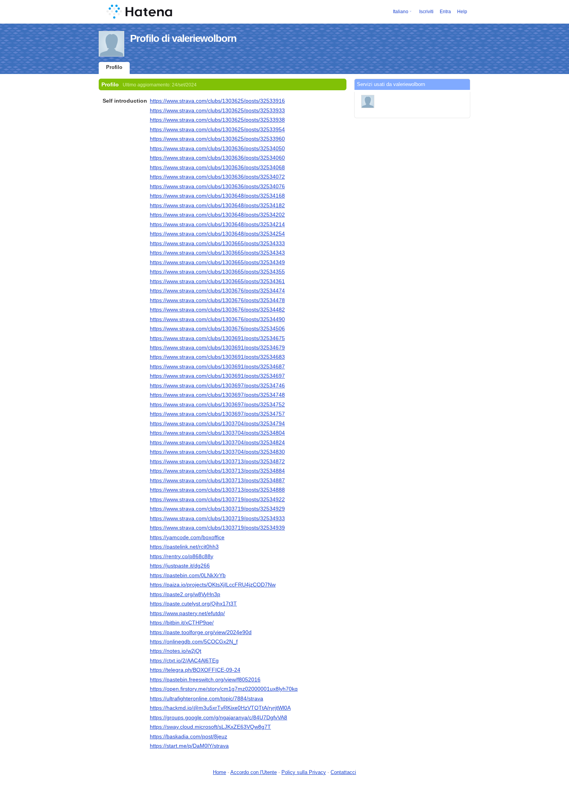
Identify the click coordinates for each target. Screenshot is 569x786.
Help (462, 11)
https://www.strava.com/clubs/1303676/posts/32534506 (217, 328)
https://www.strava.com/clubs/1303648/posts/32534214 (217, 224)
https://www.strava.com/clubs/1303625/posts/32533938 (217, 120)
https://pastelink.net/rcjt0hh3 (184, 546)
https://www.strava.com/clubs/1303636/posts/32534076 (217, 186)
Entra (445, 11)
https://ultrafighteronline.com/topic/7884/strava (206, 698)
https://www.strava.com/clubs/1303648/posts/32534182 (217, 205)
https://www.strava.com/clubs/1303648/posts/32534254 (217, 233)
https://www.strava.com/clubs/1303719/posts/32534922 (217, 499)
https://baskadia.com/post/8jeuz (188, 736)
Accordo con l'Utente (253, 772)
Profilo (114, 67)
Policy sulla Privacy (303, 772)
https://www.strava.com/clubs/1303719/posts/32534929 (217, 509)
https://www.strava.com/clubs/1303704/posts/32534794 (217, 423)
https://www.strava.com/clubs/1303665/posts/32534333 (217, 243)
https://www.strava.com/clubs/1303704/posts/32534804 (217, 433)
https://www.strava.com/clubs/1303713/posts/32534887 (217, 480)
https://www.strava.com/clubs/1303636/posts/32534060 (217, 158)
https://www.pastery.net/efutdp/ (187, 613)
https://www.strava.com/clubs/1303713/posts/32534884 (217, 471)
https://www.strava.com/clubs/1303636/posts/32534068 (217, 167)
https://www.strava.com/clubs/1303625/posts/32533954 (217, 129)
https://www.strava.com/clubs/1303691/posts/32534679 (217, 347)
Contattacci (343, 772)
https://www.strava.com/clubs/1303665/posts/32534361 (217, 281)
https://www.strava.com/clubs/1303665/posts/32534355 (217, 271)
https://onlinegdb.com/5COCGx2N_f (194, 641)
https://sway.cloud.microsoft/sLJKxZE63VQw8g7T (210, 727)
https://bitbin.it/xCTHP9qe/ (182, 622)
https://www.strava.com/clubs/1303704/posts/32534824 (217, 442)
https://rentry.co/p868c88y (181, 556)
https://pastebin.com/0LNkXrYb (188, 575)
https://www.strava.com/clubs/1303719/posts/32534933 (217, 518)
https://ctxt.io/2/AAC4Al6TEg (184, 660)
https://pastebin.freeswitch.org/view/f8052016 (205, 679)
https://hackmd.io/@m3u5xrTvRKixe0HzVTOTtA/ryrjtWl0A (220, 708)
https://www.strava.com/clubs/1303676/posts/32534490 (217, 319)
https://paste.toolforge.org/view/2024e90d (201, 632)
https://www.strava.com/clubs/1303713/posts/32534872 (217, 461)
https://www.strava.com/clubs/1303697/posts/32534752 (217, 404)
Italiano (400, 11)
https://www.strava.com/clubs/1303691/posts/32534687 (217, 366)
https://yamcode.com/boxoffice (187, 537)
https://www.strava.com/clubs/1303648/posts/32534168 (217, 196)
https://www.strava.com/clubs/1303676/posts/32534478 (217, 300)
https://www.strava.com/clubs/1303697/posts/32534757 (217, 414)
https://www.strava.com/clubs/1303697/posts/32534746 (217, 385)
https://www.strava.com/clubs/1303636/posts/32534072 (217, 177)
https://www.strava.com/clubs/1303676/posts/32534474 (217, 290)
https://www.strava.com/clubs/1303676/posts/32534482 (217, 309)
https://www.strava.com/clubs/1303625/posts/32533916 (217, 101)
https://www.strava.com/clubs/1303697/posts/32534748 (217, 395)
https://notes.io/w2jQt (175, 651)
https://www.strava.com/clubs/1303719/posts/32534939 (217, 528)
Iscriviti (426, 11)
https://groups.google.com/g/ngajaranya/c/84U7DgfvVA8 (218, 717)
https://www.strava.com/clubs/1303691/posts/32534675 (217, 338)
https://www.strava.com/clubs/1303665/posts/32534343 (217, 252)
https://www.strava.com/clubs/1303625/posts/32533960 (217, 139)
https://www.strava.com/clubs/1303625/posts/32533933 (217, 110)
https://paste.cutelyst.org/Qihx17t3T (193, 603)
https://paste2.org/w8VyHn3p (185, 594)
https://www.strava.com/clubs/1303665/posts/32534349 (217, 262)
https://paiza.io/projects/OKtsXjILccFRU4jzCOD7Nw (213, 584)
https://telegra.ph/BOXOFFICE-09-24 (195, 670)
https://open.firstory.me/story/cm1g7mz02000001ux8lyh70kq (224, 689)
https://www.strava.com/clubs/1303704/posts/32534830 (217, 452)
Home (219, 772)
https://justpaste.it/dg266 (180, 565)
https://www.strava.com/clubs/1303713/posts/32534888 (217, 490)
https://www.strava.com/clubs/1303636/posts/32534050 (217, 148)
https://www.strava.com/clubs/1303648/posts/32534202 (217, 215)
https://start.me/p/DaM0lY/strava (189, 746)
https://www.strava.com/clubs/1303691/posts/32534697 (217, 376)
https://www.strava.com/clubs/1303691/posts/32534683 (217, 357)
